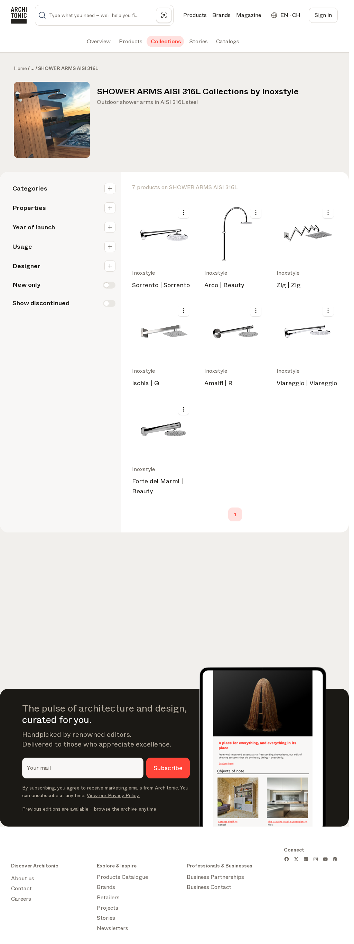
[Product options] (183, 212)
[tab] (98, 41)
